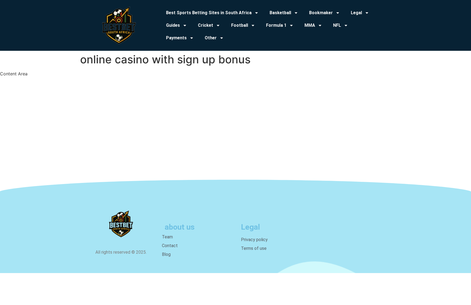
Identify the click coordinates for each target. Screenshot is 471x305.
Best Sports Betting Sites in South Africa (209, 12)
